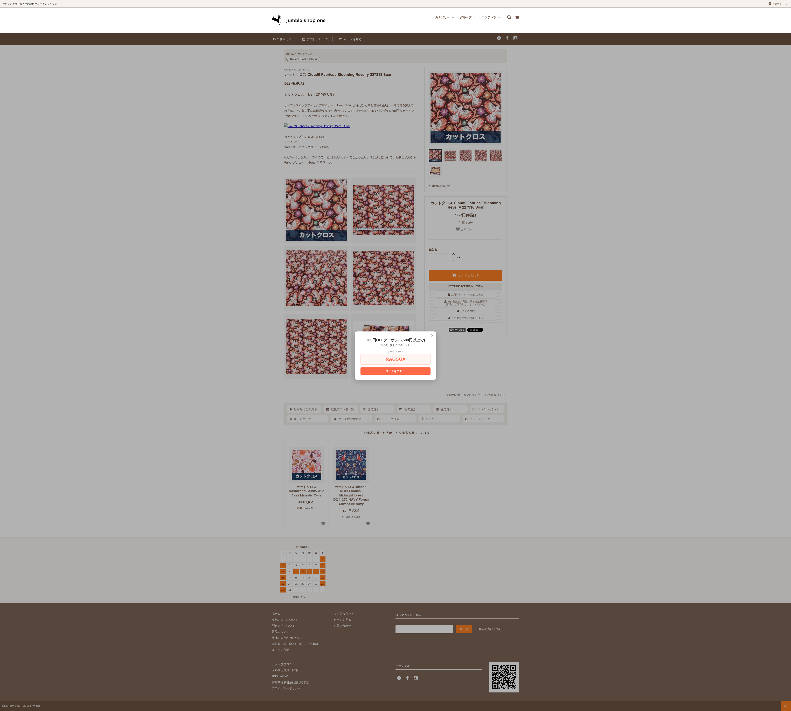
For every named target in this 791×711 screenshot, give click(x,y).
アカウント (778, 3)
